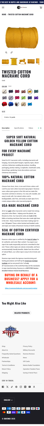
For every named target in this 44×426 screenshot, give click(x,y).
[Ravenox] (10, 331)
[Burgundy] (18, 92)
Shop (3, 346)
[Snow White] (18, 105)
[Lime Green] (24, 98)
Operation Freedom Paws (31, 369)
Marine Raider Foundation (31, 365)
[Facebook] (3, 387)
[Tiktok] (12, 387)
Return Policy (6, 369)
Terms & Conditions (8, 365)
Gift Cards (26, 361)
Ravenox (7, 418)
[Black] (11, 92)
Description (6, 128)
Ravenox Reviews (29, 354)
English (7, 400)
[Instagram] (21, 387)
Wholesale (5, 357)
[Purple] (37, 98)
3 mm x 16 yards (9, 117)
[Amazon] (34, 387)
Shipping (5, 373)
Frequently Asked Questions (11, 354)
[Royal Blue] (11, 105)
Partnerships (6, 361)
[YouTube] (30, 387)
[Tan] (24, 105)
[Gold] (30, 92)
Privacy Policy (27, 346)
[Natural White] (5, 92)
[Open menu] (5, 7)
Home (4, 14)
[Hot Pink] (18, 98)
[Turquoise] (29, 105)
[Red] (5, 105)
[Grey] (5, 98)
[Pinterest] (16, 387)
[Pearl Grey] (11, 98)
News (25, 357)
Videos (31, 128)
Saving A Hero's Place (30, 373)
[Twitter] (7, 387)
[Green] (37, 92)
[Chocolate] (24, 92)
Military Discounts (29, 350)
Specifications (19, 128)
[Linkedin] (25, 387)
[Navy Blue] (30, 98)
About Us (5, 350)
